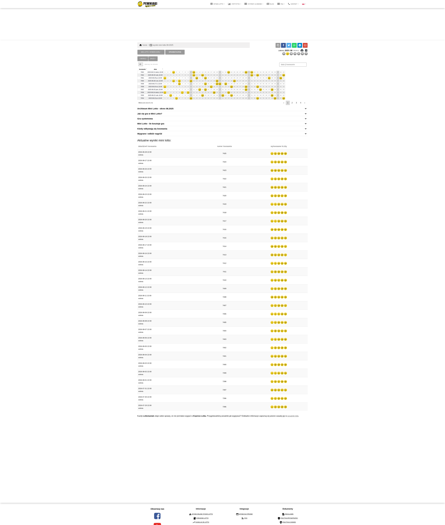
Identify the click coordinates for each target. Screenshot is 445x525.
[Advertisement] (222, 24)
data (155, 69)
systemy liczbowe (254, 4)
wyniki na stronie (244, 514)
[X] (288, 45)
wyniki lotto (218, 4)
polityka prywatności (288, 518)
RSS (244, 518)
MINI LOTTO (150, 52)
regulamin (287, 514)
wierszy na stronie (151, 64)
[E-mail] (305, 45)
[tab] (222, 108)
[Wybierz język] (304, 4)
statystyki (235, 4)
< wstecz (142, 58)
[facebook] (157, 516)
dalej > (153, 58)
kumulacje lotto (200, 522)
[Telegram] (299, 45)
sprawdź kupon (175, 52)
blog (272, 4)
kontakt (293, 4)
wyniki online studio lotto (201, 514)
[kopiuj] (278, 45)
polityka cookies (288, 522)
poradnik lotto (293, 416)
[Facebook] (283, 45)
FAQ (282, 4)
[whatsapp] (294, 45)
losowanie (142, 69)
